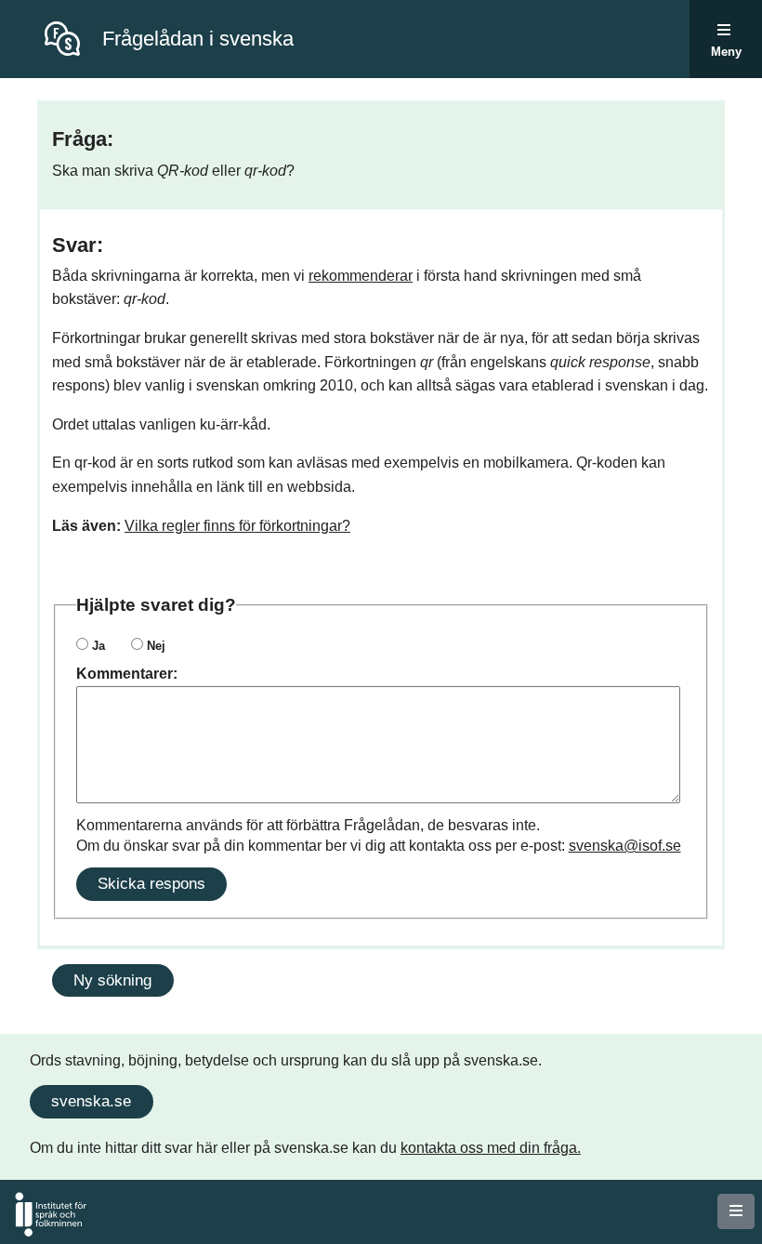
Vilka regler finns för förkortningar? (237, 526)
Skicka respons (151, 883)
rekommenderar (361, 276)
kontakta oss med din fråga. (491, 1148)
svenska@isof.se (625, 846)
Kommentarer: (126, 674)
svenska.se (91, 1101)
